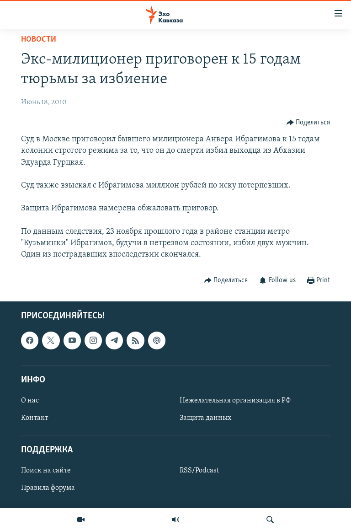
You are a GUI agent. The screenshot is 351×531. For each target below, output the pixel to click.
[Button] (308, 123)
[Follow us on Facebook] (29, 340)
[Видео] (81, 519)
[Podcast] (156, 340)
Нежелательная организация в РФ (235, 400)
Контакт (34, 418)
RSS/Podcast (199, 470)
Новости (38, 40)
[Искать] (270, 519)
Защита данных (205, 418)
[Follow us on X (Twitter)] (50, 340)
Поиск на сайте (46, 470)
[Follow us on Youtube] (72, 340)
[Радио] (175, 519)
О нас (30, 400)
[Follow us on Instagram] (93, 340)
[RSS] (135, 340)
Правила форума (48, 488)
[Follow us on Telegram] (114, 340)
